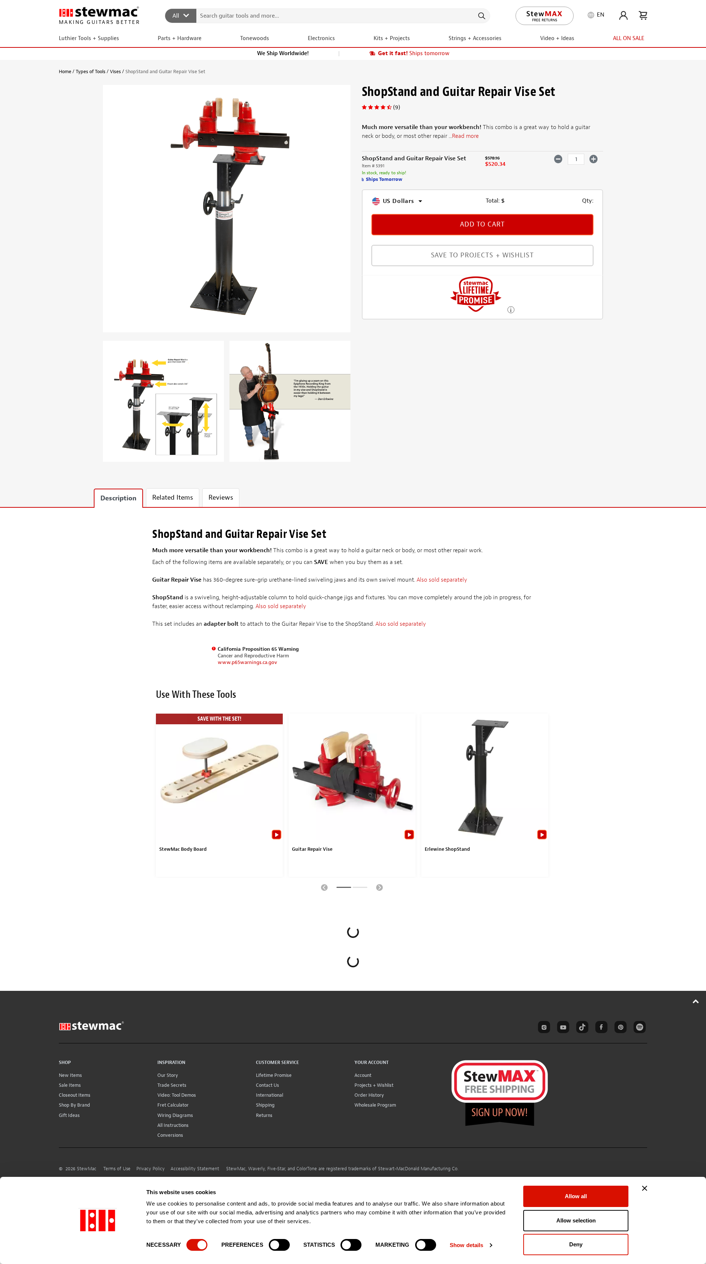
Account (362, 1075)
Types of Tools (91, 71)
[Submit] (481, 16)
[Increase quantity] (593, 159)
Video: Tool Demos (176, 1095)
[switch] (279, 1245)
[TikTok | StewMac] (581, 1028)
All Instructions (173, 1125)
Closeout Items (74, 1095)
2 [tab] (360, 888)
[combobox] (328, 15)
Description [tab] (118, 498)
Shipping (265, 1105)
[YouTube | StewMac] (562, 1028)
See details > (511, 309)
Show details (466, 1245)
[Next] (379, 887)
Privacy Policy (150, 1169)
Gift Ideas (69, 1115)
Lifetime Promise (274, 1075)
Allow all (576, 1196)
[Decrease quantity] (558, 159)
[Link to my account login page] (623, 15)
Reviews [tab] (220, 497)
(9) (396, 107)
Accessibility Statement (195, 1169)
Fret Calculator (173, 1105)
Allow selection (576, 1220)
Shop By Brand (74, 1105)
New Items (70, 1075)
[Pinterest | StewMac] (619, 1028)
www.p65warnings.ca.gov (247, 662)
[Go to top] (696, 1001)
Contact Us (267, 1085)
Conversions (170, 1135)
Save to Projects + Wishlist (482, 255)
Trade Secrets (171, 1085)
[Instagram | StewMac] (542, 1028)
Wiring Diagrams (175, 1115)
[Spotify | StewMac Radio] (638, 1028)
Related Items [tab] (172, 497)
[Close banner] (644, 1188)
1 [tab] (343, 888)
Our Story (167, 1075)
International (269, 1095)
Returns (264, 1115)
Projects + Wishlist (373, 1085)
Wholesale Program (375, 1105)
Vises (115, 71)
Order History (369, 1095)
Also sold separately (442, 579)
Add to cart (482, 224)
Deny (575, 1244)
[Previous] (324, 887)
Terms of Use (117, 1169)
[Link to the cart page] (643, 15)
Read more (465, 136)
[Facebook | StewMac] (600, 1028)
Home (65, 71)
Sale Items (70, 1085)
